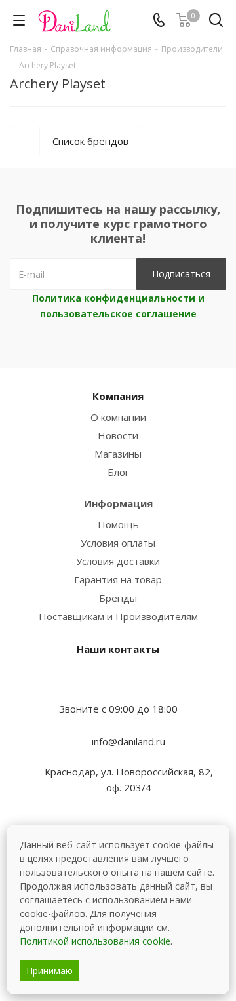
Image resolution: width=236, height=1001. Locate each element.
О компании (118, 416)
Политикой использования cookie (95, 941)
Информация (118, 503)
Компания (118, 395)
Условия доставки (118, 561)
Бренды (118, 597)
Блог (118, 472)
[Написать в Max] (118, 683)
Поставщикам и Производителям (118, 616)
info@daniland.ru (128, 741)
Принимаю (49, 970)
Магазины (118, 453)
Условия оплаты (118, 542)
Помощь (118, 524)
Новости (118, 435)
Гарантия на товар (118, 579)
